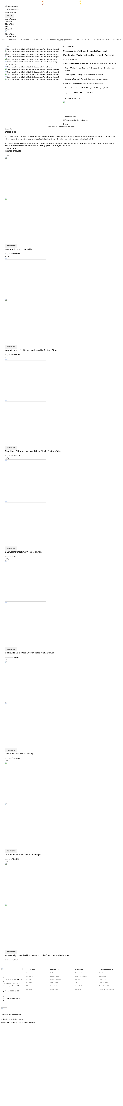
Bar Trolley (29, 982)
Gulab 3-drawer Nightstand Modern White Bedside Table (31, 350)
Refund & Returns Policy (106, 989)
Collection (30, 969)
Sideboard (29, 989)
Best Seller (54, 969)
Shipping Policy (103, 982)
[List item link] (12, 990)
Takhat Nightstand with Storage (19, 753)
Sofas (76, 982)
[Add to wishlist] (7, 241)
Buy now (90, 93)
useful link (79, 969)
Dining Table (54, 989)
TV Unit (28, 986)
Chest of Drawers (55, 979)
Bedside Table (54, 976)
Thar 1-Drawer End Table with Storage (23, 854)
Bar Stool (28, 979)
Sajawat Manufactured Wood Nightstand (23, 552)
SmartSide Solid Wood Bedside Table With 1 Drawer (29, 653)
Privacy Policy (103, 979)
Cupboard (78, 989)
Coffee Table (54, 982)
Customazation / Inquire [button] (73, 98)
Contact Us (102, 976)
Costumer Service (106, 969)
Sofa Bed (77, 979)
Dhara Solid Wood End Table (18, 249)
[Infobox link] (31, 1013)
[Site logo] (12, 6)
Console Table (54, 986)
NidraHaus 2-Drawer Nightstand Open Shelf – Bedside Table (33, 451)
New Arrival (78, 973)
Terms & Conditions (105, 986)
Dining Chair (78, 986)
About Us (102, 973)
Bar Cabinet (29, 976)
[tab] (52, 126)
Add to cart (78, 93)
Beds (51, 973)
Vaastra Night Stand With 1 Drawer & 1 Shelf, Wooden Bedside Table (37, 955)
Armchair (28, 973)
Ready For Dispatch (81, 976)
